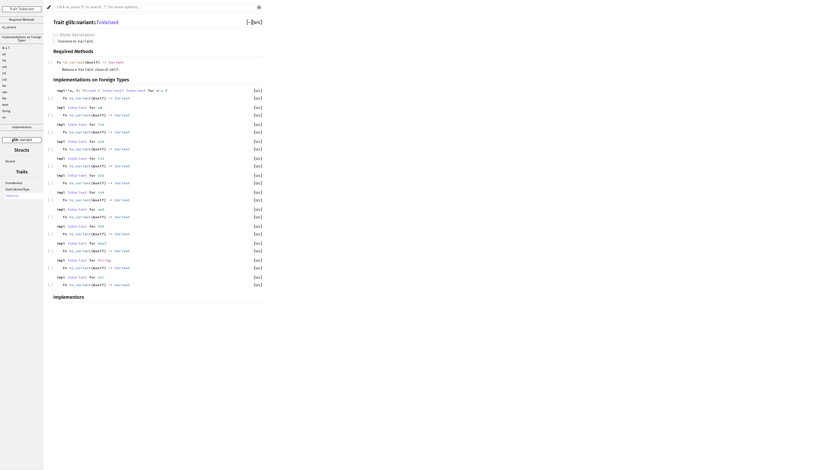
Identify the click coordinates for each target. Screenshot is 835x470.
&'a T (6, 48)
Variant (10, 161)
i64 (4, 85)
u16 (4, 67)
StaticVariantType (17, 189)
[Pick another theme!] (49, 7)
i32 (4, 73)
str (4, 117)
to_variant (9, 27)
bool (5, 104)
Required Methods (22, 19)
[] (249, 22)
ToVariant (11, 195)
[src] (257, 22)
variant (26, 140)
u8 (4, 54)
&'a (161, 90)
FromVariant (13, 183)
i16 (4, 60)
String (6, 111)
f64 (4, 98)
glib (15, 140)
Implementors (22, 127)
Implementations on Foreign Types (21, 39)
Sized (90, 90)
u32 (4, 79)
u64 (4, 92)
